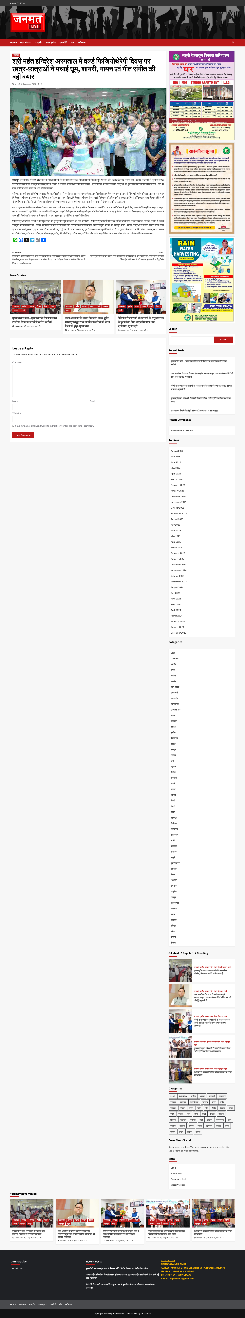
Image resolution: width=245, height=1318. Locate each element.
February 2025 (178, 553)
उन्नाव (173, 715)
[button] (233, 42)
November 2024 (178, 570)
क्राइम (173, 749)
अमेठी (173, 670)
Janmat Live (19, 326)
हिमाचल (173, 942)
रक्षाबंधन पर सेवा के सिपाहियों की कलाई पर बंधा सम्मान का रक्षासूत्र (194, 410)
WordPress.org (178, 1184)
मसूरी (23, 310)
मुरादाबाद (174, 868)
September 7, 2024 (30, 84)
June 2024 (176, 598)
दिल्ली (45, 306)
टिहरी (173, 800)
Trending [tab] (202, 953)
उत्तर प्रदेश (51, 42)
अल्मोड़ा (173, 681)
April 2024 (176, 610)
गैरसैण (39, 306)
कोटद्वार (173, 743)
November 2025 (178, 502)
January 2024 (177, 627)
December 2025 (178, 496)
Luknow (175, 658)
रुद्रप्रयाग (175, 902)
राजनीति (63, 42)
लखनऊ (174, 908)
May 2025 (175, 536)
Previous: (48, 258)
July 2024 (175, 593)
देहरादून (16, 310)
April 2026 (176, 473)
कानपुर (173, 726)
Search (173, 329)
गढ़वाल (32, 306)
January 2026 (177, 490)
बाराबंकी (174, 846)
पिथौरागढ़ (174, 829)
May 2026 (175, 468)
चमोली (173, 783)
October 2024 (177, 576)
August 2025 (177, 519)
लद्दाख (173, 914)
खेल (72, 42)
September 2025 (179, 513)
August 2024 (177, 587)
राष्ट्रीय (38, 42)
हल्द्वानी (173, 937)
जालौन (173, 795)
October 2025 (177, 507)
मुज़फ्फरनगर (175, 863)
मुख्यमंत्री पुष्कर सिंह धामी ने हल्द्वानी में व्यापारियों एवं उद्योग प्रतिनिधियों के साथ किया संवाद (201, 400)
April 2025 (176, 542)
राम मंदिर (174, 885)
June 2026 (176, 462)
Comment (18, 362)
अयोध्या (173, 675)
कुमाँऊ (24, 306)
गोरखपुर (174, 777)
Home (13, 42)
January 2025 (177, 559)
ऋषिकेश (174, 721)
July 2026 (175, 456)
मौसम (173, 874)
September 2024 (179, 581)
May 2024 (175, 604)
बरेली (173, 840)
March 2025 (176, 547)
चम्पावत (173, 789)
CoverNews (131, 1313)
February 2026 (178, 485)
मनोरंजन (81, 42)
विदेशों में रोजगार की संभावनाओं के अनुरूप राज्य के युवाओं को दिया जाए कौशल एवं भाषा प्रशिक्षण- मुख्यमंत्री (141, 322)
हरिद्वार (173, 931)
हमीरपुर (173, 925)
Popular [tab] (187, 953)
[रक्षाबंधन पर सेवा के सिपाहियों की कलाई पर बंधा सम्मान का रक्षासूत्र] (180, 1071)
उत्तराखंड (24, 42)
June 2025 (176, 530)
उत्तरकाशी (174, 692)
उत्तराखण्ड (175, 704)
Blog (173, 652)
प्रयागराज (174, 834)
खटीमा (173, 755)
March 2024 (176, 615)
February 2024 (178, 621)
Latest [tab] (175, 953)
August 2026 (177, 451)
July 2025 (175, 524)
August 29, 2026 (168, 1238)
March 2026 (176, 479)
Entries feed (176, 1173)
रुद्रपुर (173, 897)
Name (16, 401)
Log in (174, 1167)
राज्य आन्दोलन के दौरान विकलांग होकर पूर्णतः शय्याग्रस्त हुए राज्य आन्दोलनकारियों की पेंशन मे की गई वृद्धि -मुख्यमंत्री (87, 322)
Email (93, 401)
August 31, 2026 (32, 326)
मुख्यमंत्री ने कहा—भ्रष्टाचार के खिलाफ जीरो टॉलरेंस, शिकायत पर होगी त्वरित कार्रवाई (34, 320)
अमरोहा (173, 664)
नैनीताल (174, 823)
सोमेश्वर (174, 920)
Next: (127, 256)
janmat (17, 84)
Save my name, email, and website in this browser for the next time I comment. (54, 425)
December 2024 (178, 564)
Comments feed (178, 1179)
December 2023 (178, 632)
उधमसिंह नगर (176, 709)
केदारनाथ (174, 738)
